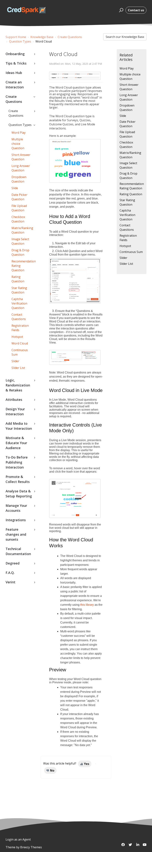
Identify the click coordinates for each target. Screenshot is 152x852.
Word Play (18, 133)
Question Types (20, 41)
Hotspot (17, 337)
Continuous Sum (19, 352)
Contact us (136, 10)
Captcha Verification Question (19, 303)
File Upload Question (19, 208)
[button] (120, 10)
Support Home (16, 37)
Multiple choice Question (17, 143)
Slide (14, 188)
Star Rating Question (19, 290)
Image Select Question (20, 241)
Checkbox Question (18, 219)
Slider (15, 361)
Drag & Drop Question (20, 252)
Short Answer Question (20, 157)
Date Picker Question (19, 197)
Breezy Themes (31, 847)
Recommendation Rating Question (23, 265)
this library (87, 604)
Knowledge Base (41, 37)
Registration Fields (20, 328)
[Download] (69, 436)
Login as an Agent (18, 839)
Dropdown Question (18, 179)
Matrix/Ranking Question (22, 230)
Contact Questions (18, 316)
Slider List (18, 368)
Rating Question (17, 279)
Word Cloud (19, 343)
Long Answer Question (20, 168)
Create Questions (70, 37)
